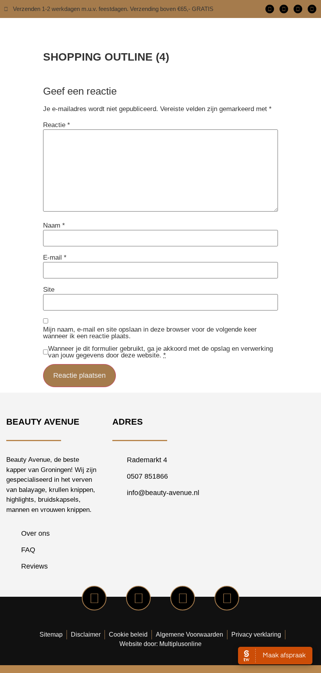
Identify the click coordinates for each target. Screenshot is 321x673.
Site (48, 289)
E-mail (55, 257)
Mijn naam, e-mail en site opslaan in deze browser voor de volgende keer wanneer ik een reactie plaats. (150, 332)
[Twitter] (284, 9)
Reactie (56, 125)
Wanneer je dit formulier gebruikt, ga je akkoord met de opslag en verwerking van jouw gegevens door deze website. (160, 352)
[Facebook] (270, 9)
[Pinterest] (312, 9)
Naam (54, 225)
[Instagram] (298, 9)
